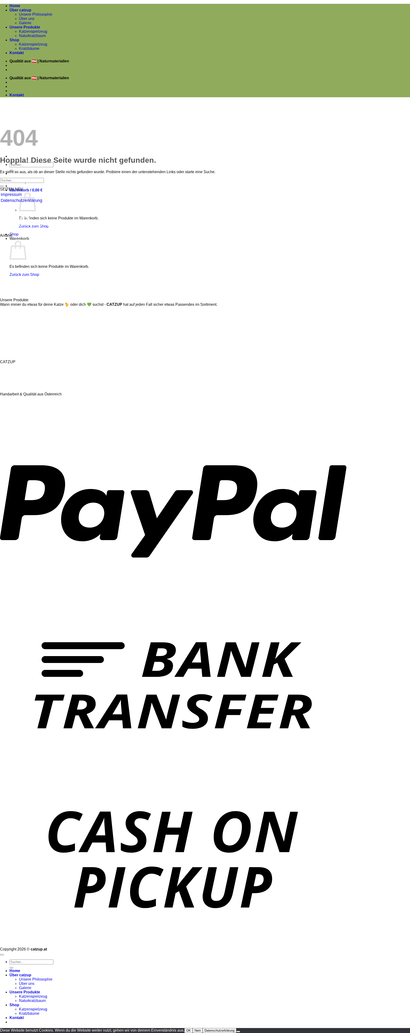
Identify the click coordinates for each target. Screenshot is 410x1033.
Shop (14, 40)
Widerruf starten (16, 218)
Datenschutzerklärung (219, 1030)
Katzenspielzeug (33, 31)
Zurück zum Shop (24, 275)
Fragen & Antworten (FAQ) (26, 224)
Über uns (26, 19)
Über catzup (20, 10)
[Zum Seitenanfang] (2, 954)
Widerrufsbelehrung (19, 212)
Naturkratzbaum (32, 36)
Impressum (11, 194)
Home (14, 6)
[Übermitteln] (2, 186)
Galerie (25, 23)
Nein (198, 1030)
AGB (5, 206)
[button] (25, 190)
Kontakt (16, 53)
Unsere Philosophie (35, 14)
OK (188, 1030)
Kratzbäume (29, 48)
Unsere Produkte (24, 27)
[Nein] (238, 1031)
